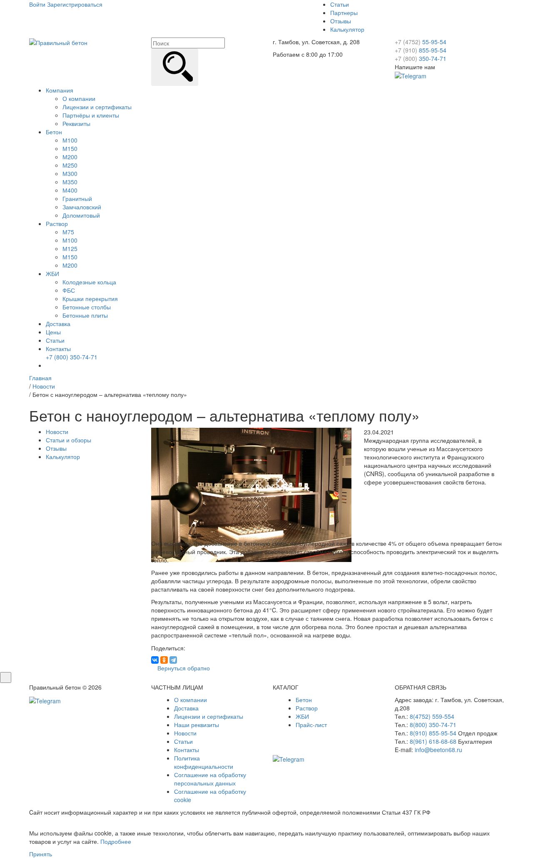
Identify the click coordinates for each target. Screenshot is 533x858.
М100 (69, 140)
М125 (69, 248)
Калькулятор (347, 29)
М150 (69, 148)
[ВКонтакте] (155, 660)
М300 (69, 173)
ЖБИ (52, 273)
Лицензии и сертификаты (97, 107)
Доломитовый (81, 215)
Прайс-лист (311, 724)
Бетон (54, 132)
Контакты (58, 348)
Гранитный (77, 198)
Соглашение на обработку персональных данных (210, 778)
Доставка (58, 323)
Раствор (57, 223)
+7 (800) (71, 357)
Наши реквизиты (196, 724)
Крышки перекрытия (90, 298)
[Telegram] (173, 660)
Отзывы (340, 21)
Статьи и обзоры (68, 440)
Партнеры (344, 12)
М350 (69, 182)
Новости (57, 431)
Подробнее (115, 841)
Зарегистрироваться (74, 4)
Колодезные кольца (89, 282)
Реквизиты (76, 123)
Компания (59, 90)
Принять (40, 854)
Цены (53, 332)
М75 (68, 232)
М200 (69, 157)
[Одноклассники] (164, 660)
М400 (69, 190)
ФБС (68, 290)
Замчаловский (81, 207)
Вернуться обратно (183, 668)
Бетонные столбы (86, 307)
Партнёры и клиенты (90, 115)
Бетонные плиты (85, 315)
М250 (69, 165)
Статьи (339, 4)
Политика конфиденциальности (203, 762)
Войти (37, 4)
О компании (78, 98)
